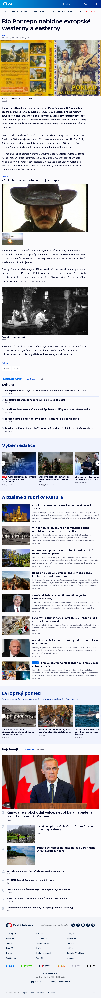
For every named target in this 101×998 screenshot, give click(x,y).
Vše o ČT (39, 958)
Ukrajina (24, 11)
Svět (52, 11)
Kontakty (70, 958)
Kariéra (69, 948)
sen (3, 35)
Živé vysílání (71, 933)
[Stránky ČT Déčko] (61, 965)
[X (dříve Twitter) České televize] (88, 925)
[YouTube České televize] (83, 925)
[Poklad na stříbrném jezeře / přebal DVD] (50, 68)
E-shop (9, 953)
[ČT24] (7, 3)
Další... (71, 11)
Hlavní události (11, 11)
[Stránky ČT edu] (91, 965)
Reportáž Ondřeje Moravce (12, 337)
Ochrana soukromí (37, 993)
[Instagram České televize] (73, 925)
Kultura (6, 368)
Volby (34, 11)
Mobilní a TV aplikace (75, 953)
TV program (11, 933)
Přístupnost (51, 993)
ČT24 (16, 368)
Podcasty (70, 943)
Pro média (40, 933)
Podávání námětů (43, 953)
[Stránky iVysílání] (45, 965)
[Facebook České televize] (78, 925)
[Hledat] (86, 4)
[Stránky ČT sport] (26, 965)
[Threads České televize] (93, 925)
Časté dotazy (11, 958)
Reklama (10, 938)
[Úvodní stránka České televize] (20, 925)
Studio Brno (71, 938)
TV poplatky (41, 938)
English (24, 993)
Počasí (39, 948)
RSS (93, 993)
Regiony (61, 11)
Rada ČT (9, 948)
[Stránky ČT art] (76, 965)
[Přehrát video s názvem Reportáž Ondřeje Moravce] (44, 311)
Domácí (43, 11)
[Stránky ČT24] (10, 965)
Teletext (9, 943)
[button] (45, 311)
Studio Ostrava (42, 943)
